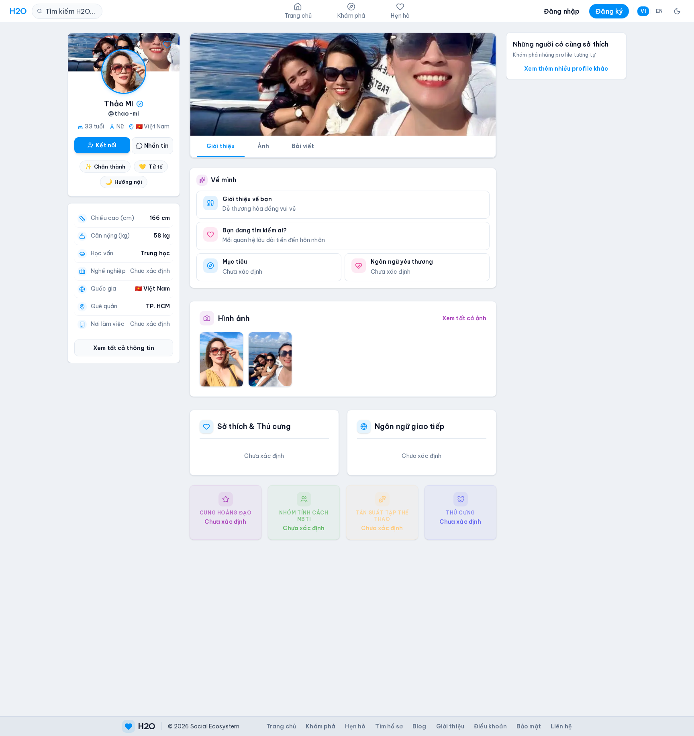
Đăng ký (609, 11)
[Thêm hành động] (80, 45)
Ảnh (263, 146)
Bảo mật (528, 726)
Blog (419, 726)
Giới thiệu (220, 146)
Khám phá (320, 726)
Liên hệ (561, 726)
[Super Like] (167, 45)
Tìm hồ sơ (388, 726)
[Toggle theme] (677, 11)
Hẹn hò (355, 726)
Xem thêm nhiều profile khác (566, 68)
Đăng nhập (562, 11)
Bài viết (303, 146)
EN (659, 11)
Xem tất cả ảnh (464, 318)
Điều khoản (490, 726)
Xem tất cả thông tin (123, 348)
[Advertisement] (343, 621)
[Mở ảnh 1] (221, 359)
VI (643, 11)
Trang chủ (281, 726)
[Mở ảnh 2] (270, 359)
